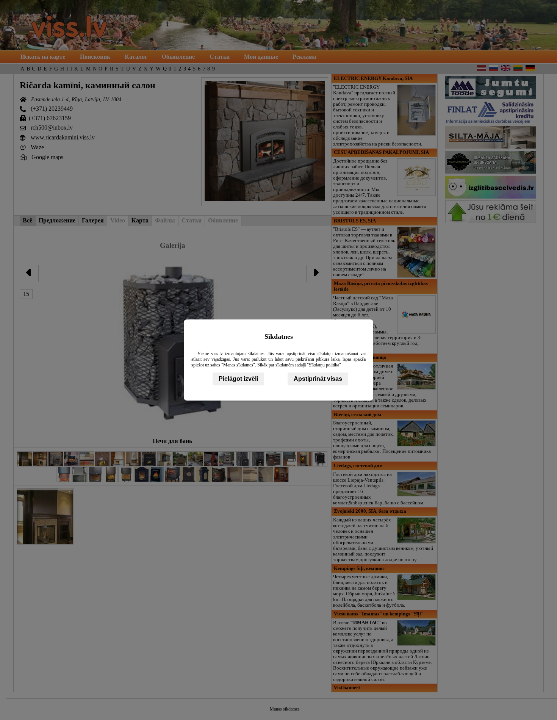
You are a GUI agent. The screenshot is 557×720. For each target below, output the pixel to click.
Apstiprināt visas (318, 379)
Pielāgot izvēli (238, 379)
